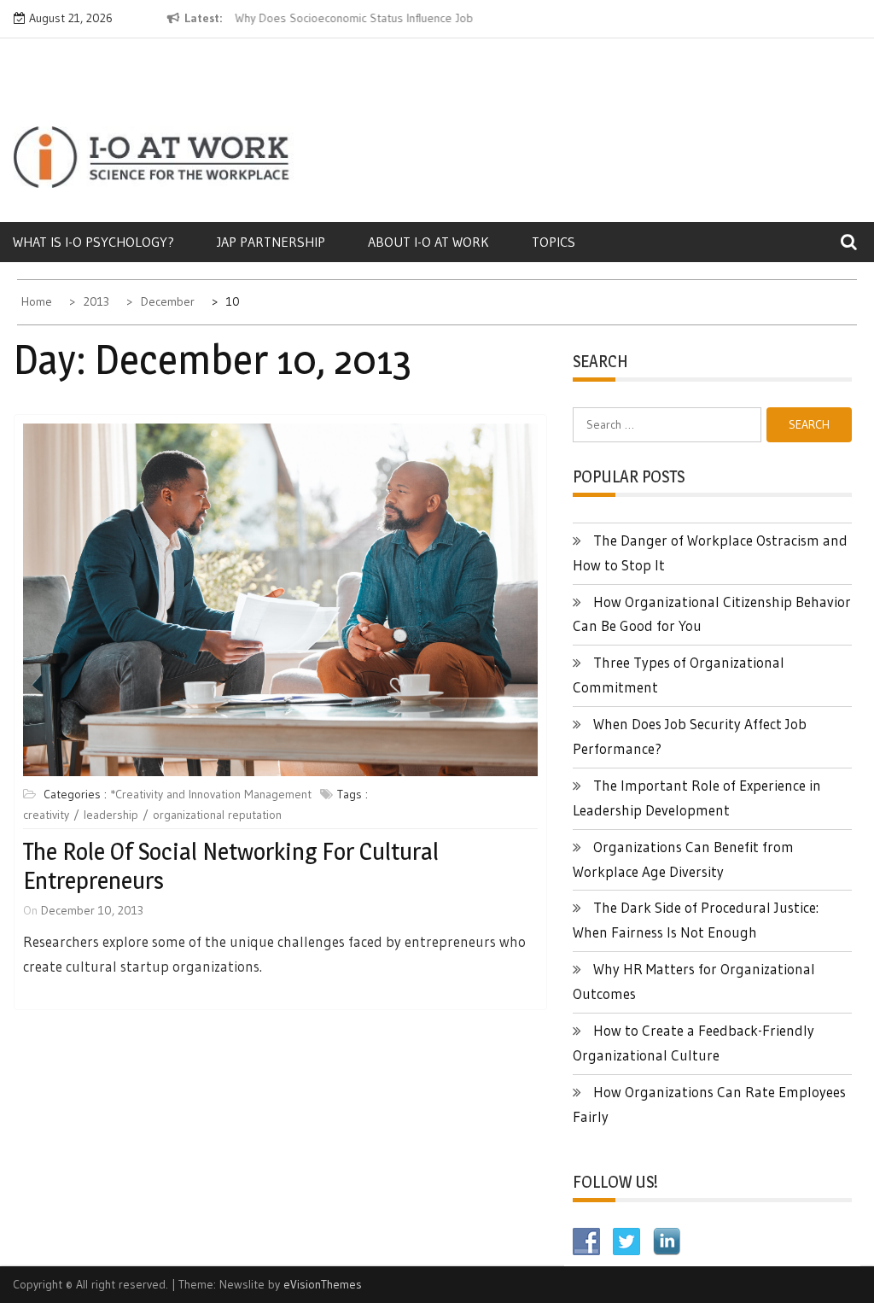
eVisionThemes (322, 1284)
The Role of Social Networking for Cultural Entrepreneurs (231, 866)
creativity (46, 814)
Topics (553, 241)
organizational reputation (217, 814)
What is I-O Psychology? (93, 241)
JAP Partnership (271, 241)
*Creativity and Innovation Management (211, 794)
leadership (111, 814)
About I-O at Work (428, 241)
